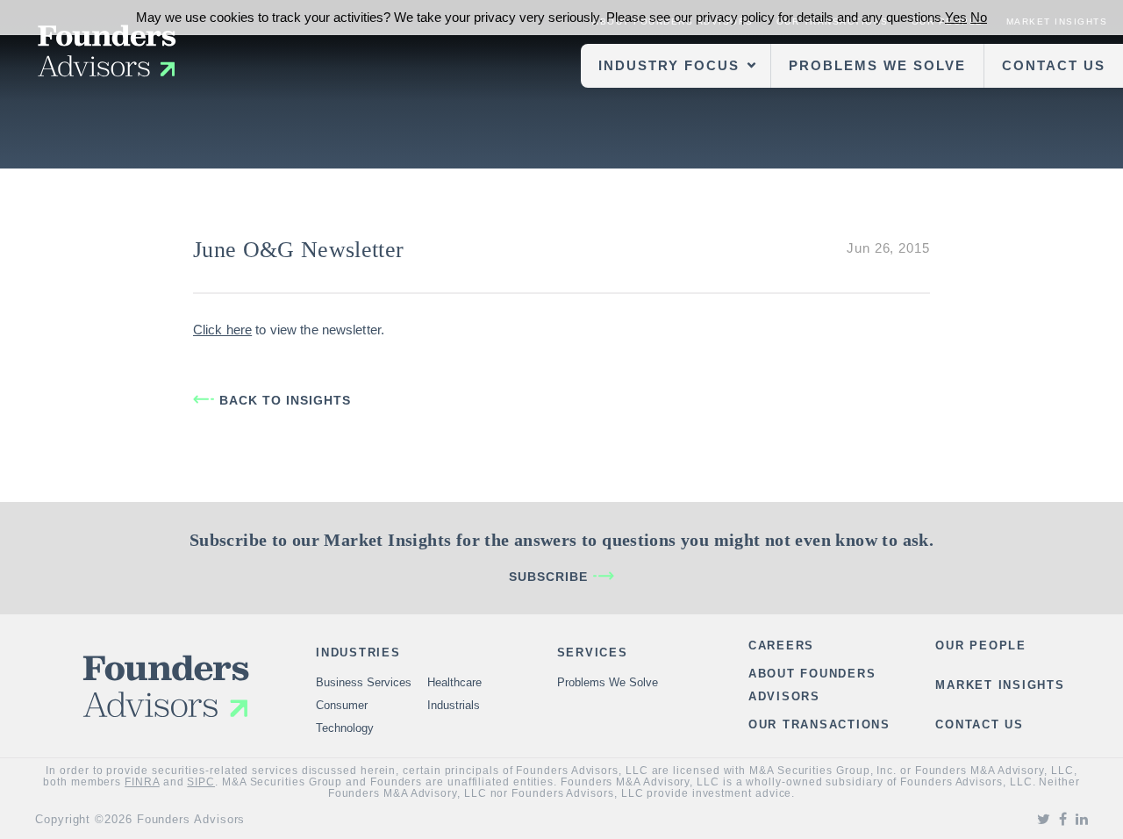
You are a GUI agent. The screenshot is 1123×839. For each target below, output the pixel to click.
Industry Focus (669, 65)
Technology (345, 728)
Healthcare (454, 682)
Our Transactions (819, 724)
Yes (956, 17)
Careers (781, 645)
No (978, 17)
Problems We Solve (877, 65)
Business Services (363, 682)
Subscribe (548, 577)
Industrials (453, 705)
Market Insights (999, 685)
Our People (980, 645)
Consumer (342, 705)
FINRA (142, 782)
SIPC (201, 782)
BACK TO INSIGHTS (285, 400)
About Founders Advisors (812, 685)
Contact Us (1053, 65)
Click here (222, 329)
